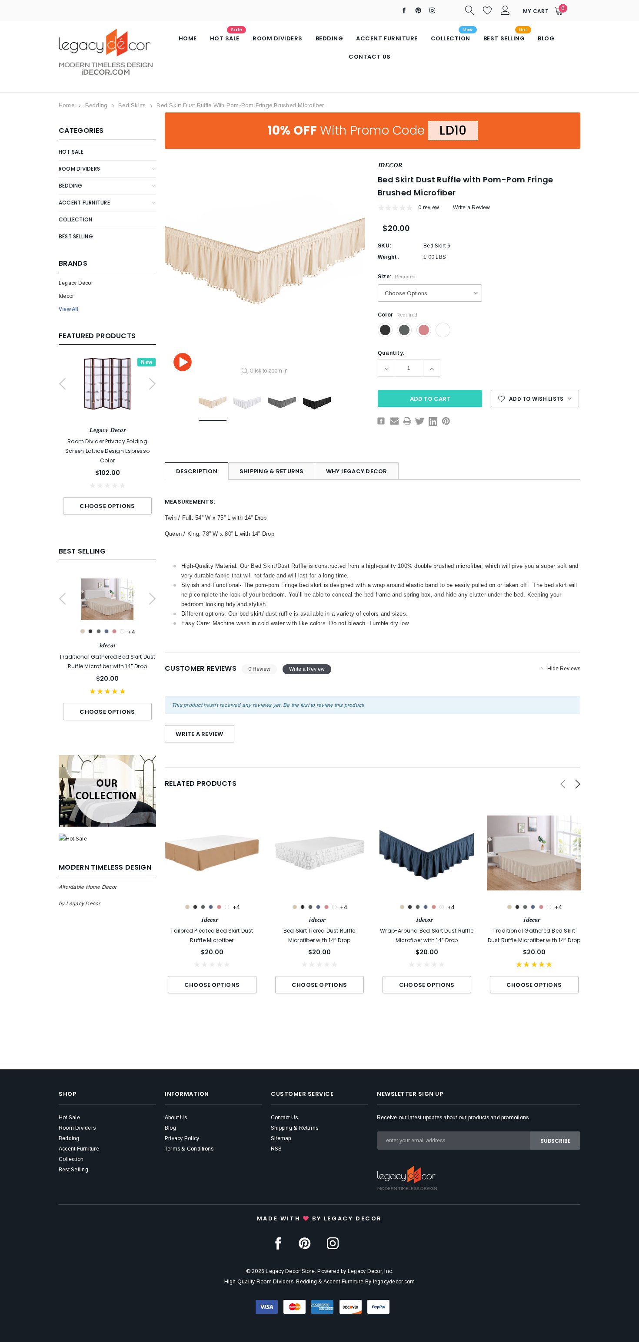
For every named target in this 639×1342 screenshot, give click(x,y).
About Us (176, 1117)
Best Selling (76, 236)
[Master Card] (294, 1307)
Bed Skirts (132, 105)
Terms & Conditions (189, 1149)
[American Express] (322, 1307)
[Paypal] (378, 1307)
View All (68, 309)
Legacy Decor (76, 283)
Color (397, 315)
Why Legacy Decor (356, 471)
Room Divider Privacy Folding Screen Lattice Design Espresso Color (107, 451)
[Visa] (267, 1307)
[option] (107, 440)
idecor (66, 296)
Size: (397, 277)
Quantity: (391, 353)
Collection (75, 219)
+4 (131, 632)
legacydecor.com (394, 1282)
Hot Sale (71, 151)
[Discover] (350, 1307)
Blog (170, 1128)
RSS (276, 1149)
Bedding (96, 105)
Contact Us (284, 1117)
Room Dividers (79, 168)
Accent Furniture (84, 202)
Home (66, 105)
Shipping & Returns (272, 471)
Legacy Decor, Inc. (370, 1271)
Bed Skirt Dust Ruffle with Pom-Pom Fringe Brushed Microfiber (240, 105)
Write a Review (471, 207)
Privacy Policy (182, 1138)
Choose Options (107, 506)
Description (196, 471)
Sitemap (281, 1138)
